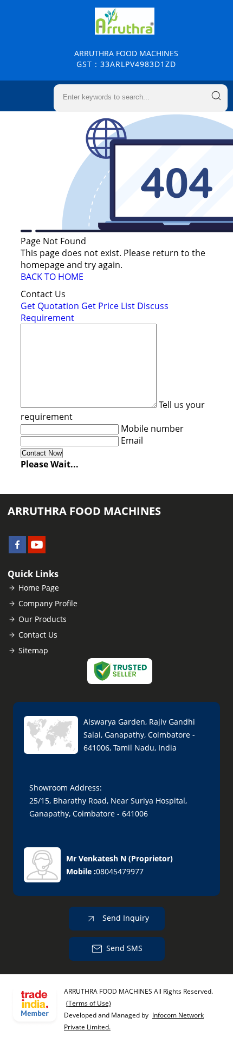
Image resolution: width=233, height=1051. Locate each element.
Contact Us (37, 635)
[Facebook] (17, 550)
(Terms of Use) (88, 1003)
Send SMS (124, 948)
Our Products (42, 619)
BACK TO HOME (52, 277)
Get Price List (108, 306)
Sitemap (33, 650)
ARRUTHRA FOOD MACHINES (126, 58)
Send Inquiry (124, 918)
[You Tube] (37, 550)
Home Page (38, 588)
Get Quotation (50, 306)
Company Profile (47, 603)
